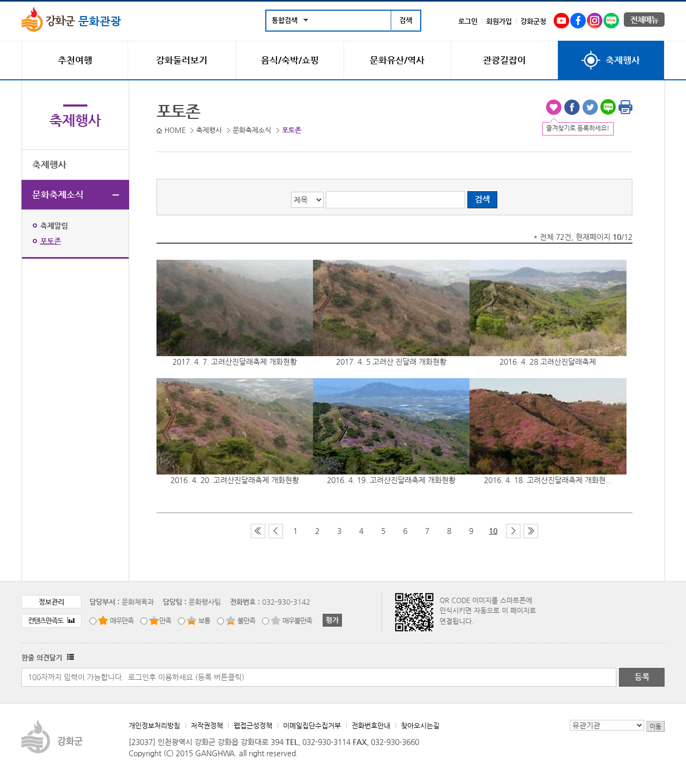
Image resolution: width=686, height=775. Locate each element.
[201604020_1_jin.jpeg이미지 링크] (234, 426)
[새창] (561, 18)
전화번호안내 (371, 725)
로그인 (468, 21)
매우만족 (121, 620)
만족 (165, 620)
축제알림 (54, 225)
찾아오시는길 (420, 725)
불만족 (246, 620)
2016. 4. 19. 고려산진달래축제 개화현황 (391, 480)
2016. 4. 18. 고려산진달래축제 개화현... (548, 480)
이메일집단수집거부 (312, 725)
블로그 (608, 107)
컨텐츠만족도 (46, 620)
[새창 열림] (69, 657)
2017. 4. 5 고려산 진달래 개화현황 (391, 361)
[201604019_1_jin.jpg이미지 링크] (391, 426)
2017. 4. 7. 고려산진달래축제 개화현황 (235, 361)
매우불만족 (297, 620)
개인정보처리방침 (154, 725)
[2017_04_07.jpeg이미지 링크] (234, 308)
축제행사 (49, 164)
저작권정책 (207, 725)
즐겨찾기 (554, 107)
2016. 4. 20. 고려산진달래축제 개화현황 (234, 480)
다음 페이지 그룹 (513, 531)
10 (493, 530)
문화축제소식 (58, 194)
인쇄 (625, 107)
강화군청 (533, 21)
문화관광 (98, 20)
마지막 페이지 (531, 531)
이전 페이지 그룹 (276, 531)
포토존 (50, 241)
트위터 (590, 107)
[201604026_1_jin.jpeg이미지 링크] (547, 308)
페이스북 (572, 107)
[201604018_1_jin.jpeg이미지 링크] (547, 426)
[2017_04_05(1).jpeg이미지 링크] (391, 308)
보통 (204, 620)
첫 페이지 (258, 531)
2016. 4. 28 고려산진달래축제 (547, 361)
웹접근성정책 (253, 725)
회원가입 (499, 21)
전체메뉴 (644, 19)
